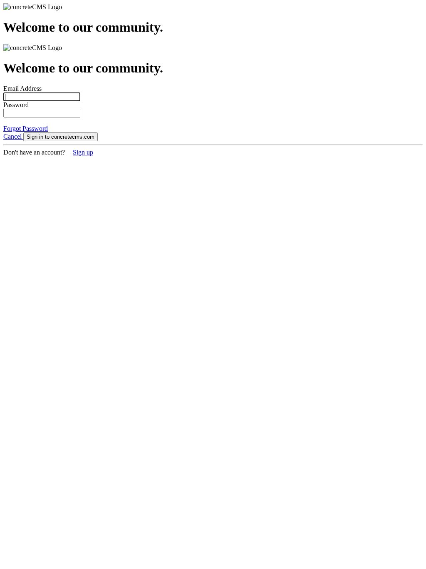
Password (16, 104)
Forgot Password (25, 128)
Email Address (22, 88)
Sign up (83, 152)
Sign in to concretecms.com (60, 137)
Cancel (13, 136)
